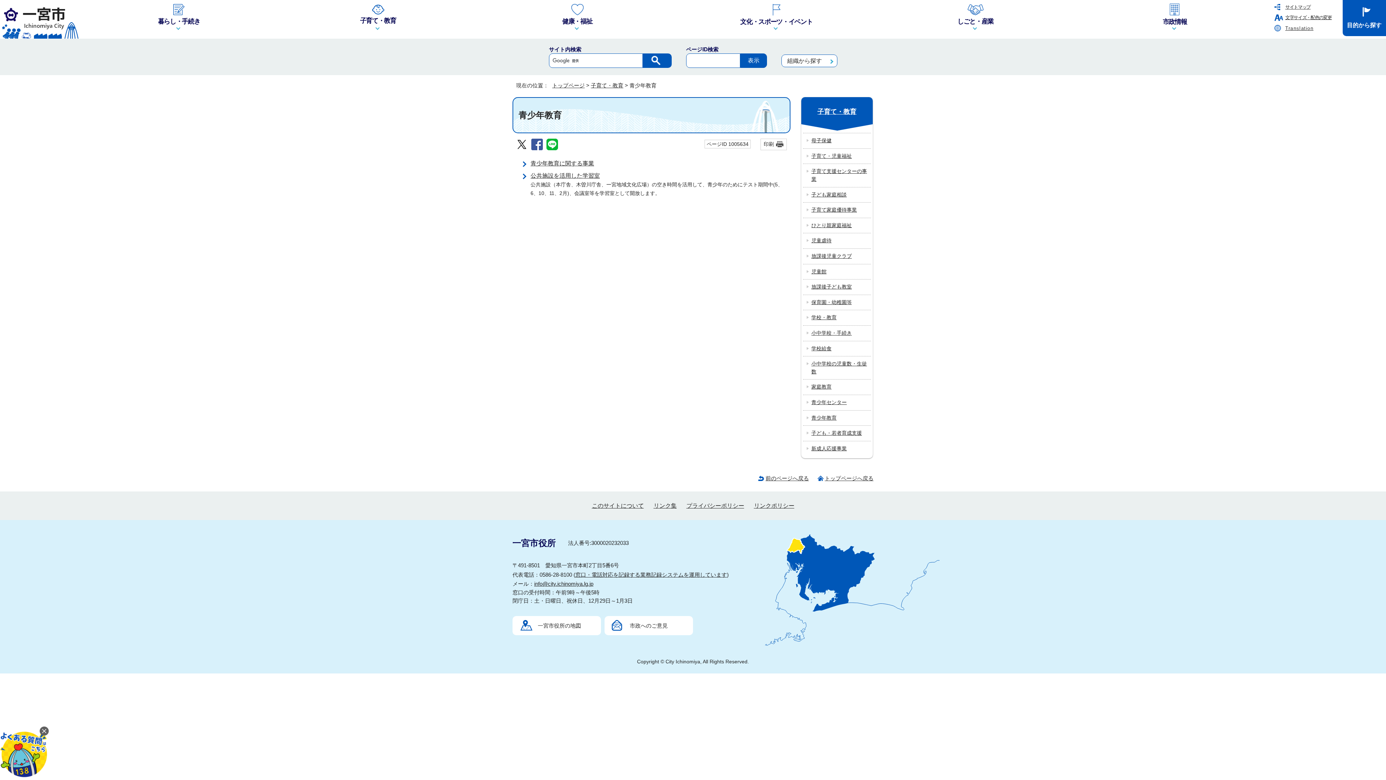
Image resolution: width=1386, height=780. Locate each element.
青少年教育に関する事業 (562, 163)
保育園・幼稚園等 (831, 302)
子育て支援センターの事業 (839, 175)
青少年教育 (824, 418)
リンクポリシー (774, 506)
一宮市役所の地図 (559, 626)
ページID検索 (702, 49)
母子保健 (821, 140)
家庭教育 (821, 387)
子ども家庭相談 (829, 195)
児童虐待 (821, 240)
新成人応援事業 (829, 448)
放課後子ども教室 (831, 287)
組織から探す (804, 61)
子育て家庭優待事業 (834, 210)
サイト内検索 (565, 49)
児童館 (819, 271)
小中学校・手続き (831, 333)
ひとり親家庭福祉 (831, 225)
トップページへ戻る (849, 478)
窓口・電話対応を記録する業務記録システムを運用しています (651, 575)
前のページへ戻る (787, 478)
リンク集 (665, 506)
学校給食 (821, 348)
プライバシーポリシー (715, 506)
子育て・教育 (607, 85)
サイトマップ (1298, 7)
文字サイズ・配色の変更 (1308, 17)
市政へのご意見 (649, 626)
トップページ (568, 85)
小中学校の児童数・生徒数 (839, 367)
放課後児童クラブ (831, 256)
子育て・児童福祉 (831, 156)
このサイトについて (618, 506)
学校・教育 (824, 317)
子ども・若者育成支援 (836, 433)
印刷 (769, 144)
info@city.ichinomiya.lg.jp (563, 584)
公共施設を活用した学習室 (565, 176)
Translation (1299, 28)
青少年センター (829, 402)
